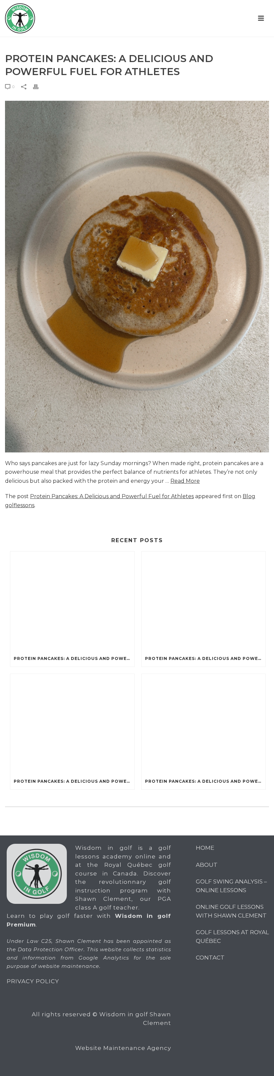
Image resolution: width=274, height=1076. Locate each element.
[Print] (39, 86)
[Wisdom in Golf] (20, 18)
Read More (185, 481)
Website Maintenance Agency (123, 1048)
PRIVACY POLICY (33, 981)
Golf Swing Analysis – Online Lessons (231, 885)
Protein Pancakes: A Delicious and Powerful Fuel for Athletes (112, 496)
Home (205, 847)
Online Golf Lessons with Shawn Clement (231, 911)
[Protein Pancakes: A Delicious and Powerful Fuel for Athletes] (72, 601)
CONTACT (210, 957)
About (207, 864)
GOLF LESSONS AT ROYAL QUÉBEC (232, 936)
